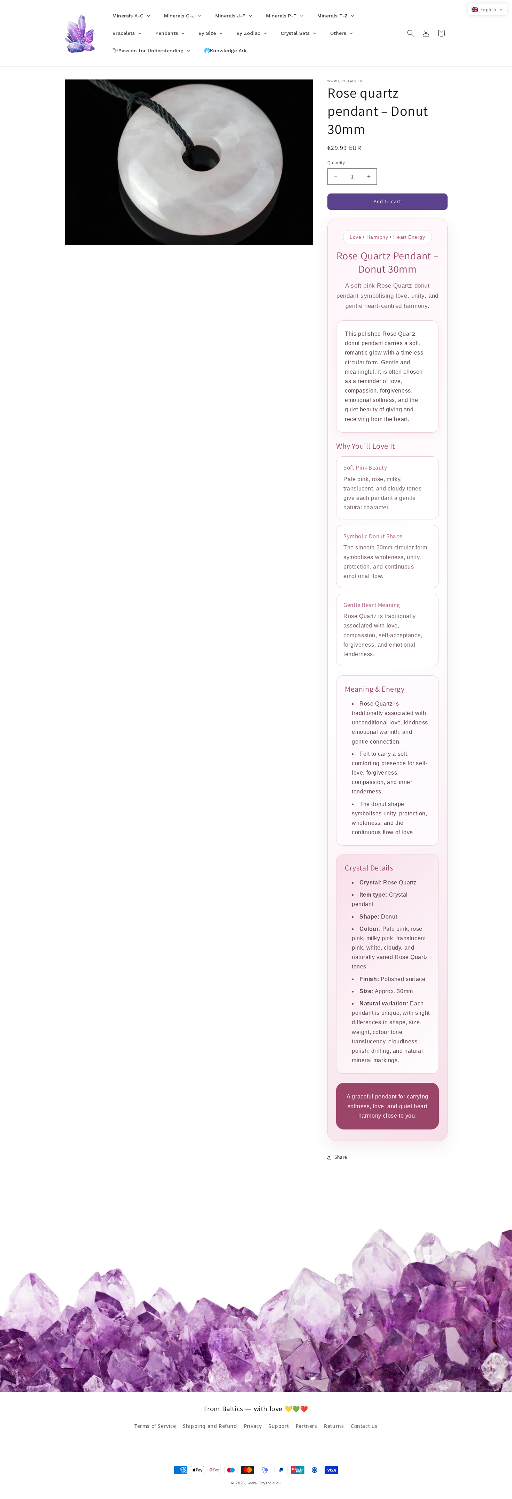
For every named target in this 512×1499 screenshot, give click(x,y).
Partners (306, 1426)
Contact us (364, 1426)
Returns (334, 1426)
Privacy (253, 1426)
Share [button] (340, 1157)
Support (279, 1426)
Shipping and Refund (210, 1426)
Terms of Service (155, 1426)
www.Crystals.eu (264, 1482)
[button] (410, 33)
